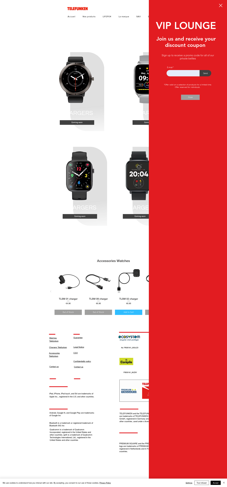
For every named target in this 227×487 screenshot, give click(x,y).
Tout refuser (202, 482)
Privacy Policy (105, 482)
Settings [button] (189, 482)
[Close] (223, 483)
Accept (215, 482)
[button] (220, 5)
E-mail (169, 67)
